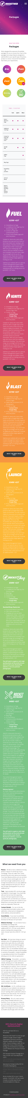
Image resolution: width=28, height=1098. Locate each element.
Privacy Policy (22, 1094)
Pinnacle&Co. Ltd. (13, 1094)
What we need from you (14, 278)
